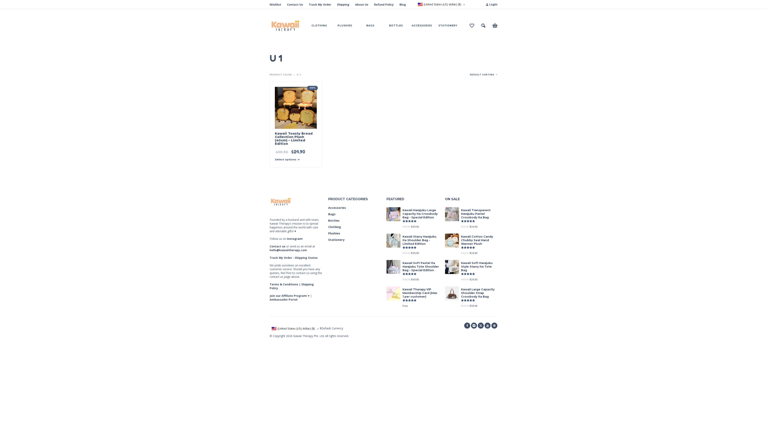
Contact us (277, 246)
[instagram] (474, 326)
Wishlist (275, 4)
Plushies (334, 233)
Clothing (334, 227)
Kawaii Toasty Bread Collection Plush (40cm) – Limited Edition (294, 139)
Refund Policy (384, 4)
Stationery (336, 239)
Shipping (343, 4)
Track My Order (320, 4)
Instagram (294, 239)
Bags (332, 214)
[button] (483, 26)
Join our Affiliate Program (288, 296)
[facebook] (467, 326)
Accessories (337, 207)
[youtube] (488, 326)
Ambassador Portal (283, 299)
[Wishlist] (472, 26)
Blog (402, 4)
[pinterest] (494, 326)
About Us (361, 4)
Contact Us (295, 4)
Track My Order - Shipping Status (294, 258)
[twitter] (481, 326)
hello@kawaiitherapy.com (288, 250)
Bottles (334, 220)
